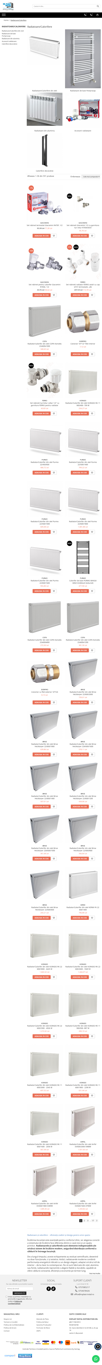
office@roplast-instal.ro (84, 1294)
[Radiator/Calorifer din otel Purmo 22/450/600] (45, 439)
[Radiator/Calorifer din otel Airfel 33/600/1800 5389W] (45, 1181)
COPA (45, 341)
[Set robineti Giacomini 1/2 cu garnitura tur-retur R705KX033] (83, 202)
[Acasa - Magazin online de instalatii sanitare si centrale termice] (14, 6)
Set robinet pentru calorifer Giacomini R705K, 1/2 (44, 285)
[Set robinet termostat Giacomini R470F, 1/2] (45, 203)
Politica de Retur (42, 1322)
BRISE (83, 689)
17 (93, 1220)
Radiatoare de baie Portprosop (9, 34)
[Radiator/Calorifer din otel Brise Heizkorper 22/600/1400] (45, 777)
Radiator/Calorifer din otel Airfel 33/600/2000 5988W (83, 1145)
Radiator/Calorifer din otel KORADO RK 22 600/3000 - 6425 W (44, 967)
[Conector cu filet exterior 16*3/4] (45, 673)
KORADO (83, 400)
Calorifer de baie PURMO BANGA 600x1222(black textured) (83, 581)
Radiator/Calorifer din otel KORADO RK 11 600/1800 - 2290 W (82, 1086)
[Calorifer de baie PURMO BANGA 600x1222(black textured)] (83, 558)
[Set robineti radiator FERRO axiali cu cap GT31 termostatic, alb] (83, 262)
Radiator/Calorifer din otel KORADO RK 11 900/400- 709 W (82, 404)
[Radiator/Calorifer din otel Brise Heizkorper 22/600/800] (83, 829)
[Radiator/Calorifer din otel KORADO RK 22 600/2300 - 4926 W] (45, 1003)
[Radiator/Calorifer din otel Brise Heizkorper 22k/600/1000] (45, 829)
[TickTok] (53, 1289)
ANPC (38, 1331)
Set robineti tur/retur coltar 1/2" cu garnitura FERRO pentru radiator (44, 404)
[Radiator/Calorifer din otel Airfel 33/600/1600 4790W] (83, 1181)
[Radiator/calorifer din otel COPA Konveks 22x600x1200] (83, 617)
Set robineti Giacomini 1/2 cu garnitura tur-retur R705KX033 (83, 226)
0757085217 (84, 1287)
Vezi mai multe (94, 1273)
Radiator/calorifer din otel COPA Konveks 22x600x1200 (83, 641)
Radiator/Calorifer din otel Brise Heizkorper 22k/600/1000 (44, 849)
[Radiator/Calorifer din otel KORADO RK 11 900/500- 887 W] (83, 1003)
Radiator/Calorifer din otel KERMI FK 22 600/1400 (83, 908)
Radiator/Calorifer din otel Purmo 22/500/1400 (83, 463)
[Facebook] (49, 1289)
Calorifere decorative (9, 44)
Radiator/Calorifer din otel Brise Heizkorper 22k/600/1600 (83, 745)
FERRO (82, 282)
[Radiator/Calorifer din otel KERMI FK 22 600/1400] (83, 885)
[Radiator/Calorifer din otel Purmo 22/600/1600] (45, 558)
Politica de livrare (10, 1328)
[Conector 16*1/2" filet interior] (83, 321)
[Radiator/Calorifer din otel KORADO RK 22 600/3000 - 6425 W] (45, 944)
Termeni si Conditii (10, 1322)
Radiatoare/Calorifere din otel (13, 31)
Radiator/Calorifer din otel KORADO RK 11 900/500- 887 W (82, 1027)
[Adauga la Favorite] (54, 236)
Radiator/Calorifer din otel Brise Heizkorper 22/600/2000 (83, 693)
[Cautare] (98, 6)
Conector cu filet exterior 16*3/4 (44, 692)
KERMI (82, 905)
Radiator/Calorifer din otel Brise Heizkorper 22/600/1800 (44, 745)
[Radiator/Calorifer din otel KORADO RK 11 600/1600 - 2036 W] (45, 1122)
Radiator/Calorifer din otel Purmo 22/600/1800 (83, 522)
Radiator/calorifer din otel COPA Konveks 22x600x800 (45, 641)
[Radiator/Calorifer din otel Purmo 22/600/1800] (83, 499)
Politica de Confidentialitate (15, 1302)
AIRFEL (82, 1142)
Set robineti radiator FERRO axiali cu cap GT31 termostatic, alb (83, 285)
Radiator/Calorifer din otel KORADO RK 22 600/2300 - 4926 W (44, 1027)
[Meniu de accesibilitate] (97, 1346)
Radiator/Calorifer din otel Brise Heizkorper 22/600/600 (44, 908)
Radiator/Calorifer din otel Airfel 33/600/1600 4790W (83, 1204)
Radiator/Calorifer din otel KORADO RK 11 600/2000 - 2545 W (44, 1086)
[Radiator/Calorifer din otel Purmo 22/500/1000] (45, 499)
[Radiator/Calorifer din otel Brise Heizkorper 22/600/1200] (83, 777)
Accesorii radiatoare (9, 41)
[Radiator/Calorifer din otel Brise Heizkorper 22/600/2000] (83, 673)
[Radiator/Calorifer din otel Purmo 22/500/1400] (83, 439)
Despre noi (8, 1319)
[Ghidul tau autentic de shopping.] (9, 1356)
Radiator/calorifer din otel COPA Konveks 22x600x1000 (45, 345)
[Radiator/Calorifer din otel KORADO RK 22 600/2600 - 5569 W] (83, 944)
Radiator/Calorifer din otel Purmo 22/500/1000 (44, 522)
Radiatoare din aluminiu (11, 38)
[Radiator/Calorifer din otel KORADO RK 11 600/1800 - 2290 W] (83, 1062)
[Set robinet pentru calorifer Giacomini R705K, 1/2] (45, 262)
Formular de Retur (43, 1328)
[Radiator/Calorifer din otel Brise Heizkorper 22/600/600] (45, 884)
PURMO (45, 460)
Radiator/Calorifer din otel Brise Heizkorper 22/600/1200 (83, 797)
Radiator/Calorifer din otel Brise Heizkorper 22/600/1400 (44, 797)
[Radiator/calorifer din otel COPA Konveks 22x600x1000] (45, 321)
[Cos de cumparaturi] (97, 14)
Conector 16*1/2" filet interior (83, 344)
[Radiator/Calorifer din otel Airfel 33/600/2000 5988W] (83, 1122)
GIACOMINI (44, 223)
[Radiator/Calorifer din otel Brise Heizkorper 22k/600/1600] (83, 725)
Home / (7, 20)
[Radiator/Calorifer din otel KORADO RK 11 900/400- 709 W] (83, 380)
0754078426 (84, 1291)
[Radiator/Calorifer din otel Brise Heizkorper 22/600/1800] (45, 725)
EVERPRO (82, 341)
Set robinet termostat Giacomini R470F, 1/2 (44, 225)
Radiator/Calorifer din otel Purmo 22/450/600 (44, 463)
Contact (7, 1331)
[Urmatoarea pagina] (96, 1220)
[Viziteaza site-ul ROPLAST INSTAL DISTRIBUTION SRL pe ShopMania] (25, 1356)
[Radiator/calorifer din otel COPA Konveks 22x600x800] (45, 617)
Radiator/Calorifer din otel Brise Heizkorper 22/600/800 (83, 849)
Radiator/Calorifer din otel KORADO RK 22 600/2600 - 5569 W (82, 967)
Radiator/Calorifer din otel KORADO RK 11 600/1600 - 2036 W (44, 1145)
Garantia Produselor (43, 1325)
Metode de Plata (42, 1319)
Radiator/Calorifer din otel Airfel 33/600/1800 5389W (44, 1204)
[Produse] (4, 15)
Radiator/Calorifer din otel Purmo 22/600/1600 (44, 581)
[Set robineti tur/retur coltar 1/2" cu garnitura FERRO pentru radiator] (45, 380)
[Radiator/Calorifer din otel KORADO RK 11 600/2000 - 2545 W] (45, 1062)
